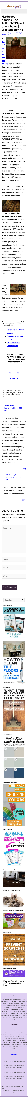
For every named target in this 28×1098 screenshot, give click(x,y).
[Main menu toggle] (14, 11)
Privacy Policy (6, 1090)
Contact (14, 1092)
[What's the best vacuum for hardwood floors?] (14, 710)
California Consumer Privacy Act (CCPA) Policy (12, 1087)
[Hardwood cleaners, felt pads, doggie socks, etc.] (14, 921)
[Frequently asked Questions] (14, 879)
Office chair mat (13, 343)
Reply (24, 469)
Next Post (14, 379)
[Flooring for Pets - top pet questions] (14, 899)
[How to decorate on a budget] (14, 622)
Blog (10, 32)
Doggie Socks (12, 346)
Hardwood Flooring (16, 32)
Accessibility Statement (19, 1090)
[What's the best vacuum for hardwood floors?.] (14, 662)
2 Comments (5, 32)
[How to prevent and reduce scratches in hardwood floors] (14, 949)
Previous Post (14, 373)
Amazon (14, 1054)
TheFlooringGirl (11, 475)
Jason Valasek (9, 405)
